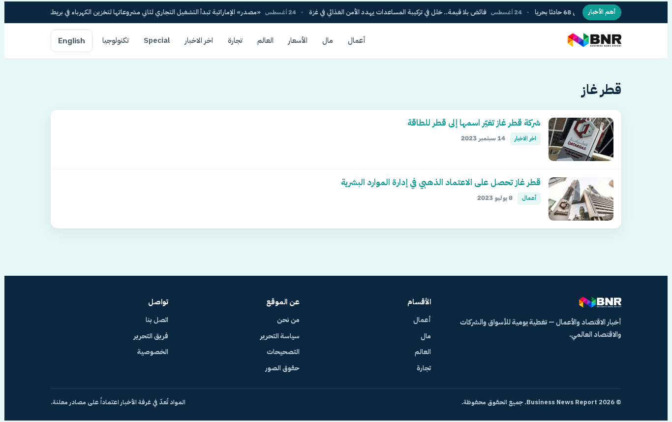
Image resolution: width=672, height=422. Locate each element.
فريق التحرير (151, 336)
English (71, 40)
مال (327, 40)
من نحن (288, 320)
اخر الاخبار (199, 40)
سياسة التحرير (280, 336)
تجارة (235, 40)
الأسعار (297, 40)
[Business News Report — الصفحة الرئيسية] (593, 41)
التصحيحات (283, 352)
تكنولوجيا (115, 40)
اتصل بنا (157, 320)
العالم (265, 40)
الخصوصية (152, 352)
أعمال (357, 40)
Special (157, 40)
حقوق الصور (282, 368)
